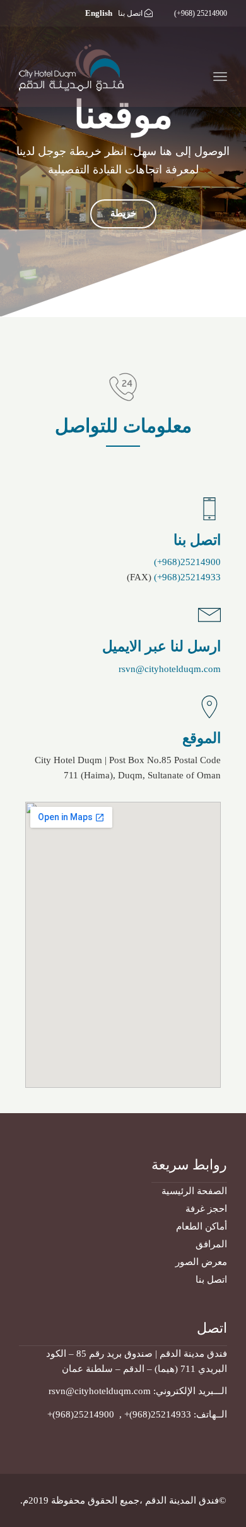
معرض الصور (201, 1262)
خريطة (123, 213)
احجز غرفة (206, 1209)
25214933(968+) (187, 577)
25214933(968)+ (157, 1414)
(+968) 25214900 (200, 13)
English (98, 13)
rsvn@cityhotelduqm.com (170, 669)
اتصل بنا (130, 13)
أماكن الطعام (201, 1226)
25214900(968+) (187, 562)
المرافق (211, 1244)
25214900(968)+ (82, 1414)
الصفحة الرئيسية (194, 1191)
